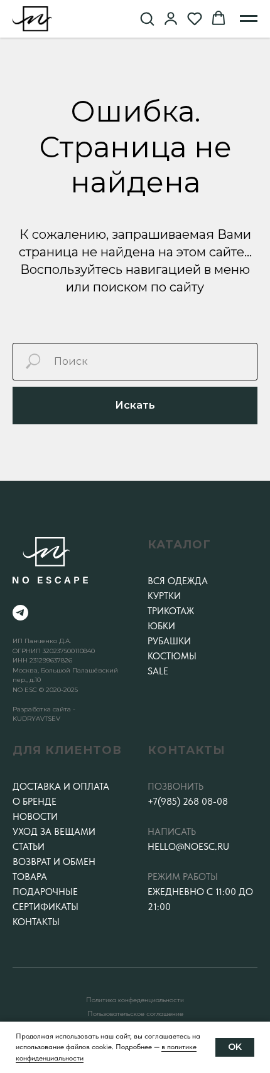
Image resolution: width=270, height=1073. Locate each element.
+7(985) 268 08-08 (188, 801)
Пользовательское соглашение (135, 1013)
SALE (158, 671)
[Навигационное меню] (248, 19)
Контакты (36, 922)
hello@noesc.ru (188, 846)
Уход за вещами (54, 831)
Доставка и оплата (61, 786)
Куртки (164, 596)
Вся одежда (178, 581)
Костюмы (172, 656)
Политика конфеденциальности (135, 999)
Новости (35, 816)
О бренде (35, 801)
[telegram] (20, 612)
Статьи (29, 846)
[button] (146, 18)
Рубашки (169, 641)
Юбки (161, 626)
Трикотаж (171, 611)
